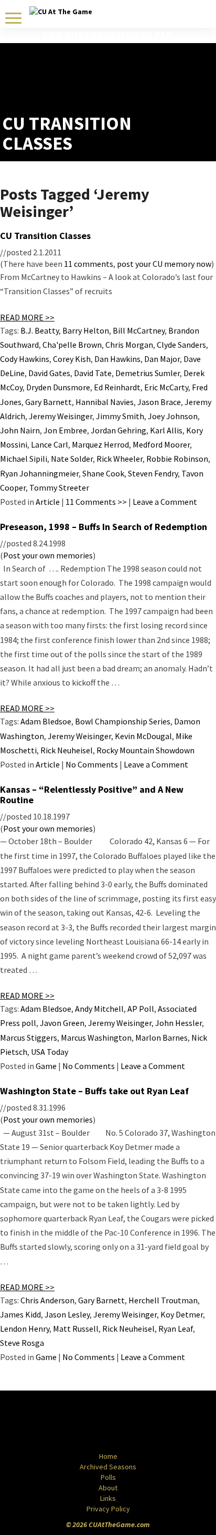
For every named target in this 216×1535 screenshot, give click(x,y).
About (108, 1487)
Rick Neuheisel (66, 750)
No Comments (92, 764)
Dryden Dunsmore (58, 387)
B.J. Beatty (39, 330)
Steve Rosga (22, 1342)
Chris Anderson (47, 1300)
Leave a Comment (165, 501)
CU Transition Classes (45, 236)
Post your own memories (48, 555)
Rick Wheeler (119, 458)
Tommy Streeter (59, 487)
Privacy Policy (108, 1508)
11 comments (88, 263)
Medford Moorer (161, 444)
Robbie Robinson (177, 458)
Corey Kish (72, 359)
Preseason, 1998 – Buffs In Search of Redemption (103, 527)
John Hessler (178, 1023)
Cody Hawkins (24, 359)
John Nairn (20, 430)
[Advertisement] (152, 87)
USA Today (49, 1051)
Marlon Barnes (161, 1037)
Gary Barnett (48, 402)
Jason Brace (159, 402)
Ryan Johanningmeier (39, 473)
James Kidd (20, 1314)
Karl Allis (166, 430)
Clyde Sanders (181, 344)
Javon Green (62, 1023)
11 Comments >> (96, 501)
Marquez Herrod (100, 444)
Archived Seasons (108, 1466)
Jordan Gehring (118, 430)
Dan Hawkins (117, 359)
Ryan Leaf (175, 1328)
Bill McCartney (139, 330)
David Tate (93, 373)
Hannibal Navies (104, 402)
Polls (108, 1477)
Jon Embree (65, 430)
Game (46, 1066)
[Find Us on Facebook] (84, 1422)
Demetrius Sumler (147, 373)
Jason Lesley (67, 1314)
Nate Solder (72, 458)
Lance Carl (49, 444)
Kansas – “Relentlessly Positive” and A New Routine (91, 794)
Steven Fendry (153, 473)
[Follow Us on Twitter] (130, 1422)
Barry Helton (85, 330)
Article (48, 501)
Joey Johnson (173, 416)
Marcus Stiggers (28, 1037)
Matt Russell (76, 1328)
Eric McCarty (166, 387)
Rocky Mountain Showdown (145, 750)
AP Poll (140, 1008)
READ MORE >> (27, 317)
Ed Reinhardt (117, 387)
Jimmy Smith (120, 416)
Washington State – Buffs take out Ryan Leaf (94, 1091)
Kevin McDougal (143, 736)
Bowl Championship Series (122, 721)
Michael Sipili (23, 458)
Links (108, 1498)
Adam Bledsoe (45, 721)
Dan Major (162, 359)
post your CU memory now (164, 263)
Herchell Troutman (163, 1300)
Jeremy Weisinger (60, 416)
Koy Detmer (181, 1314)
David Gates (49, 373)
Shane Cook (103, 473)
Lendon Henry (24, 1328)
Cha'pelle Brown (72, 344)
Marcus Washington (96, 1037)
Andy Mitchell (99, 1008)
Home (108, 1456)
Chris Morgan (129, 344)
